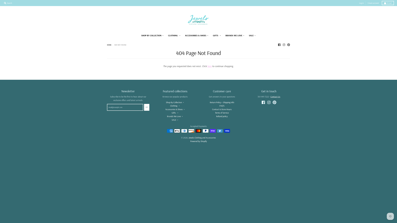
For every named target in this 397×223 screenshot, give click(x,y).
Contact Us (275, 96)
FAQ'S (221, 105)
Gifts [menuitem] (216, 35)
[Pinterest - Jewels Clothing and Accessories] (288, 44)
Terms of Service (222, 112)
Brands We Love (174, 116)
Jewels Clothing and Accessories (202, 137)
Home (109, 45)
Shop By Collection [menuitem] (151, 35)
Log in (361, 3)
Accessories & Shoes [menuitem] (195, 35)
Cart (389, 3)
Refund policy (222, 116)
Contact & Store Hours (222, 109)
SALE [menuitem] (251, 35)
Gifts (174, 112)
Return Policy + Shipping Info (222, 102)
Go (147, 107)
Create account (373, 3)
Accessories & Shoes (174, 109)
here (209, 66)
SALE (174, 119)
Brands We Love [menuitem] (233, 35)
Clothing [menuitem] (173, 35)
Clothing (174, 105)
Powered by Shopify (198, 141)
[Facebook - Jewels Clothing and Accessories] (279, 44)
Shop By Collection (174, 102)
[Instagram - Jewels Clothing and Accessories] (284, 44)
